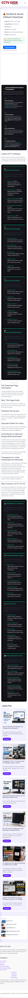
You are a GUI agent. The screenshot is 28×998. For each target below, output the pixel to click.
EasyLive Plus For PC (12, 538)
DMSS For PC (10, 181)
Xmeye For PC (10, 564)
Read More (7, 739)
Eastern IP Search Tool (12, 622)
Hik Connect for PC (11, 189)
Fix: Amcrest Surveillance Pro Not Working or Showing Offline (13, 829)
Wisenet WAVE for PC (12, 350)
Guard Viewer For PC (12, 586)
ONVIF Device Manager (12, 665)
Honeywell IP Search (12, 530)
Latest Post (7, 706)
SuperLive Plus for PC (12, 319)
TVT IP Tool (10, 643)
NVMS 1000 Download (12, 364)
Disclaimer (14, 975)
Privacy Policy (14, 977)
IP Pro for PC (10, 691)
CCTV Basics (3, 961)
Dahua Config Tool (11, 215)
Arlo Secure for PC (11, 245)
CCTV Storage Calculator (13, 677)
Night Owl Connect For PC (13, 198)
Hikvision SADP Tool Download (14, 205)
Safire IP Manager (11, 635)
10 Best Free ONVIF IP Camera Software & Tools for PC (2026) (12, 898)
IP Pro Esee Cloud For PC (13, 580)
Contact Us (14, 974)
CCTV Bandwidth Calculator (13, 685)
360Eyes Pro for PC (12, 303)
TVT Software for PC (12, 357)
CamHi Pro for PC (11, 290)
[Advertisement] (14, 68)
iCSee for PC (10, 265)
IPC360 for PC (10, 252)
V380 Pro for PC (11, 258)
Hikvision (2, 964)
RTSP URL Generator (12, 671)
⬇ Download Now (10, 47)
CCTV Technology (4, 966)
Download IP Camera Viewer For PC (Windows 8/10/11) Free (14, 796)
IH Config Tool (10, 522)
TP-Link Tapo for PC (12, 238)
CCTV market (3, 969)
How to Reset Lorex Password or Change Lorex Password (13, 727)
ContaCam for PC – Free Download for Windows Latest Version (13, 762)
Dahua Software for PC (12, 343)
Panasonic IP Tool (11, 614)
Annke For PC (10, 593)
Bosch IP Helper (11, 629)
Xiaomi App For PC (11, 572)
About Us (14, 972)
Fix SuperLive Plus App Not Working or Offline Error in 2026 (14, 863)
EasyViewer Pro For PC (12, 514)
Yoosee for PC (10, 296)
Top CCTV (2, 963)
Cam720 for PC (11, 310)
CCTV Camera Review (5, 968)
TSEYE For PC (10, 544)
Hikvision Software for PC (13, 371)
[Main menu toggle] (24, 3)
